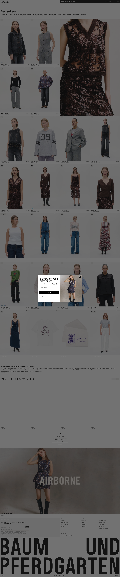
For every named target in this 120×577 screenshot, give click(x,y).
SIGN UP (49, 292)
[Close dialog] (80, 277)
